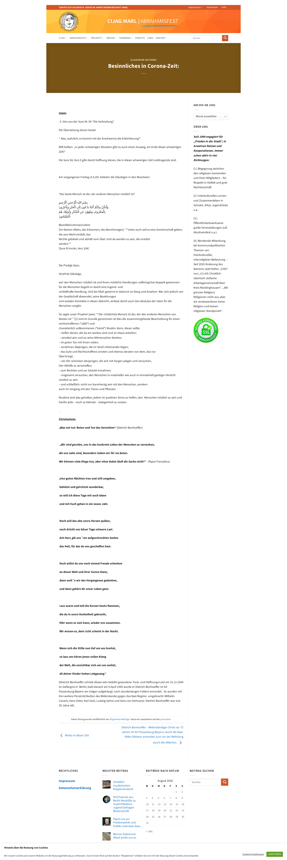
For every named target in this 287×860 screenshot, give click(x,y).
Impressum (212, 7)
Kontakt (161, 38)
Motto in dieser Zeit (76, 735)
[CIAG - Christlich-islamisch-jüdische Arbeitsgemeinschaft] (73, 21)
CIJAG (62, 38)
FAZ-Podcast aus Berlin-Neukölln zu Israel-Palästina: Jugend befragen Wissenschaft (124, 804)
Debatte (140, 38)
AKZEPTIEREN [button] (274, 854)
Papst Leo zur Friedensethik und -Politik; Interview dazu (127, 822)
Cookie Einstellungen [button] (253, 854)
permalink (165, 719)
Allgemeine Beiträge (143, 60)
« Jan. (149, 831)
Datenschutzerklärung (75, 788)
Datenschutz (194, 7)
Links (223, 7)
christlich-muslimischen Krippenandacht (123, 785)
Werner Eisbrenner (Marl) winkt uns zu (124, 835)
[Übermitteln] (225, 38)
